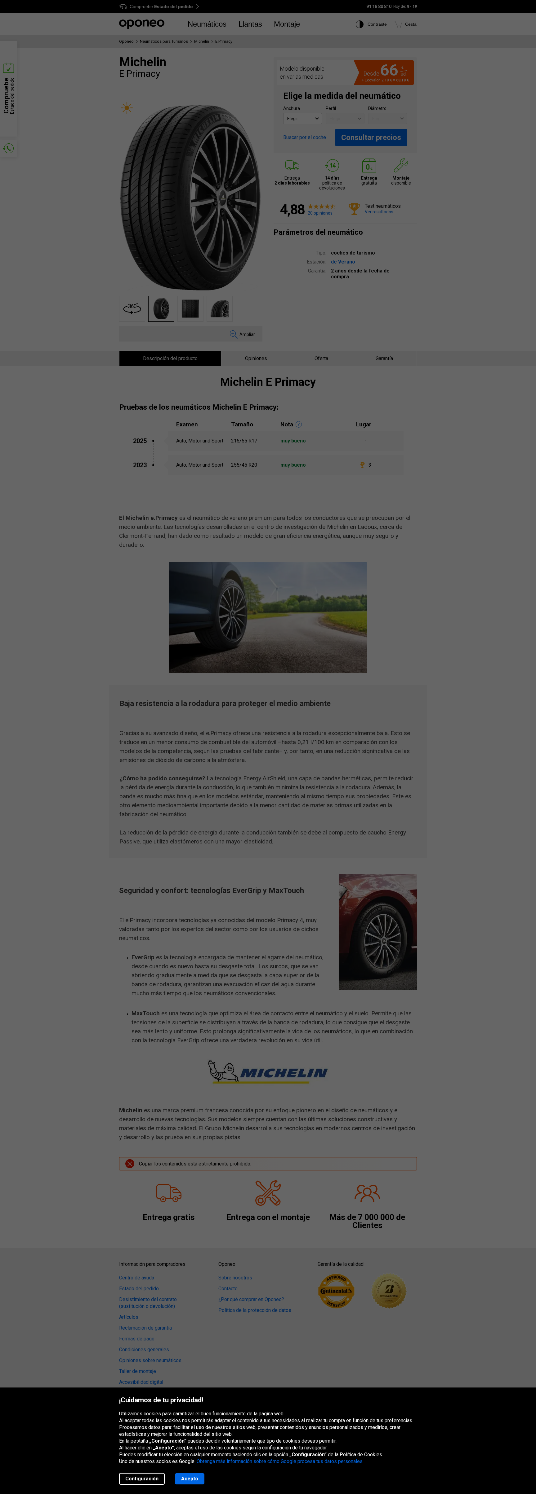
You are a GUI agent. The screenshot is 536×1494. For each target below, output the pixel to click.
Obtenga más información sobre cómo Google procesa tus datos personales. (280, 1461)
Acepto (189, 1479)
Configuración (142, 1479)
